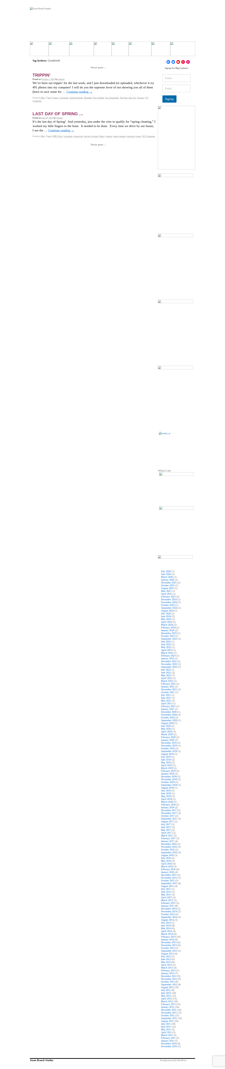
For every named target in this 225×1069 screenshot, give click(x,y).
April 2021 (166, 703)
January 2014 (167, 939)
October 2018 (168, 782)
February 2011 (168, 1038)
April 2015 (166, 897)
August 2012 (167, 987)
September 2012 (169, 984)
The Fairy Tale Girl (128, 98)
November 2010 (169, 1046)
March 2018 (167, 802)
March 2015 (167, 900)
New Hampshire (112, 98)
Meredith (88, 98)
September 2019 (169, 751)
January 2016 (167, 872)
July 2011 (166, 1024)
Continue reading (79, 91)
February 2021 (168, 706)
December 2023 (169, 633)
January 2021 (167, 709)
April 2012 (166, 998)
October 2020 (168, 717)
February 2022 (168, 684)
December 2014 (169, 908)
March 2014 (167, 934)
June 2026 (166, 574)
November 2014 (169, 911)
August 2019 (167, 754)
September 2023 (169, 639)
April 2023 (166, 650)
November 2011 (169, 1012)
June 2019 (166, 759)
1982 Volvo (57, 136)
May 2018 (166, 796)
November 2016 (169, 847)
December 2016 (169, 844)
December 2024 (169, 599)
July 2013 (166, 956)
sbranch (61, 79)
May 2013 (166, 962)
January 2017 (167, 841)
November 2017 (169, 813)
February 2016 (168, 869)
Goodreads (64, 98)
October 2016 (168, 849)
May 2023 (166, 647)
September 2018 (169, 785)
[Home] (39, 50)
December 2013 (169, 942)
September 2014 (169, 917)
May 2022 (166, 675)
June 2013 (166, 959)
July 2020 (166, 726)
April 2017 (166, 832)
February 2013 (168, 970)
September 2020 (169, 720)
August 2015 (167, 886)
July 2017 (166, 824)
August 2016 (167, 855)
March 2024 (167, 624)
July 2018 (166, 790)
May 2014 (166, 928)
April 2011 (166, 1032)
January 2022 (167, 686)
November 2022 (169, 664)
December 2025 (169, 582)
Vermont (140, 98)
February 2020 (168, 737)
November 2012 (169, 979)
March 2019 (167, 768)
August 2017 (167, 821)
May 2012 (166, 996)
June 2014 (166, 925)
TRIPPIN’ (41, 75)
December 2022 (169, 661)
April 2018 (166, 799)
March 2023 (167, 653)
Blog (43, 98)
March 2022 (167, 681)
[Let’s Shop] (103, 50)
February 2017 (168, 838)
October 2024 (168, 605)
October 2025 (168, 585)
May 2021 (166, 700)
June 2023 (166, 644)
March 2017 (167, 835)
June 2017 (166, 827)
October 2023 (168, 636)
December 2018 (169, 776)
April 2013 (166, 965)
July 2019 (166, 757)
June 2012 (166, 993)
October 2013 (168, 948)
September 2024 (169, 608)
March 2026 (167, 577)
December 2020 (169, 712)
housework (78, 136)
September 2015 (169, 883)
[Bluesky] (173, 62)
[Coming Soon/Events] (182, 50)
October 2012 (168, 981)
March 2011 (167, 1035)
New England (98, 98)
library (102, 136)
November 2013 (169, 945)
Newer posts (98, 67)
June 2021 (166, 698)
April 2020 (166, 731)
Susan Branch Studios (41, 1060)
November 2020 (169, 714)
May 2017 (166, 830)
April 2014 (166, 931)
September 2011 (169, 1018)
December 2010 (169, 1043)
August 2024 (167, 610)
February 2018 (168, 804)
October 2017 (168, 816)
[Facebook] (168, 62)
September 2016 (169, 852)
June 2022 (166, 672)
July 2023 (166, 641)
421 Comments (148, 136)
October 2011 (167, 1015)
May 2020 (166, 728)
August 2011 (167, 1021)
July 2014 (166, 922)
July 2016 (166, 858)
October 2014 (168, 914)
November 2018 (169, 779)
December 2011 (168, 1010)
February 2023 (168, 655)
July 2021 (166, 695)
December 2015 (169, 875)
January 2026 (167, 580)
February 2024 (168, 627)
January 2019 (167, 773)
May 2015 (166, 894)
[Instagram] (188, 62)
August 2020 (167, 723)
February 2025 (168, 596)
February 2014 (168, 936)
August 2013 (167, 953)
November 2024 (169, 602)
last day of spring (91, 136)
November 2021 (169, 689)
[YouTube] (178, 62)
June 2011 (166, 1026)
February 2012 (168, 1004)
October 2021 (168, 692)
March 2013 (167, 967)
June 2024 (166, 616)
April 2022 (166, 678)
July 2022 (166, 669)
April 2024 (166, 622)
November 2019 (169, 745)
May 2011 (166, 1029)
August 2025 (167, 588)
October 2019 (168, 748)
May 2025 (166, 591)
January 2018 (167, 807)
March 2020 (167, 734)
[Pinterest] (183, 62)
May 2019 (166, 762)
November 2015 (169, 877)
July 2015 (166, 889)
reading (109, 136)
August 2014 (167, 920)
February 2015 (168, 903)
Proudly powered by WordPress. (173, 1060)
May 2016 (166, 861)
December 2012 (169, 976)
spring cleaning (119, 136)
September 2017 (169, 818)
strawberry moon (134, 136)
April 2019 (166, 765)
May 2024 (166, 619)
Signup (169, 99)
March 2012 (167, 1001)
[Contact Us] (176, 449)
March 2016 (167, 866)
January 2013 (167, 973)
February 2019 (168, 771)
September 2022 (169, 667)
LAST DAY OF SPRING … (58, 113)
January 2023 (167, 658)
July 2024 (166, 613)
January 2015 (167, 906)
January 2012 (167, 1007)
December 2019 (169, 743)
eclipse (55, 98)
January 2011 (167, 1040)
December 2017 (169, 810)
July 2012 (166, 990)
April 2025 (166, 594)
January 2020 (167, 740)
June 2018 (166, 793)
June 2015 (166, 892)
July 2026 (166, 571)
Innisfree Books (76, 98)
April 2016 (166, 863)
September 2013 (169, 951)
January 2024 (167, 630)
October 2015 (168, 880)
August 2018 (167, 788)
